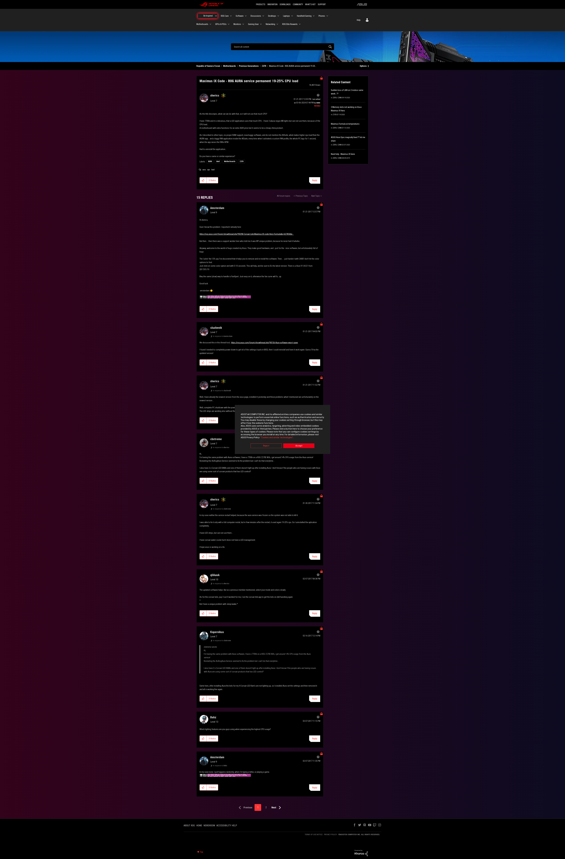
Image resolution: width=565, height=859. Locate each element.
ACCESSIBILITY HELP (226, 825)
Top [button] (201, 852)
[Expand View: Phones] (327, 16)
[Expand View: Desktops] (278, 16)
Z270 (264, 66)
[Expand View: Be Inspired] (216, 16)
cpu (208, 170)
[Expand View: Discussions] (263, 16)
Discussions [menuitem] (256, 16)
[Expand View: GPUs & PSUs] (228, 24)
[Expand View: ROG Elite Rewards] (299, 24)
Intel (218, 161)
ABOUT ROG (189, 825)
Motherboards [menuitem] (202, 24)
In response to (222, 336)
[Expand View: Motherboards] (210, 24)
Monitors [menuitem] (237, 24)
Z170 (334, 115)
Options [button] (363, 66)
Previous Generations (249, 66)
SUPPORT (322, 4)
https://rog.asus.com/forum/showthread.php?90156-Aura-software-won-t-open (264, 342)
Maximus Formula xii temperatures (345, 124)
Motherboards (229, 66)
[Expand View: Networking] (277, 24)
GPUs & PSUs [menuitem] (220, 24)
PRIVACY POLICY (330, 834)
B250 (210, 161)
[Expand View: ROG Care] (230, 16)
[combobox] (282, 46)
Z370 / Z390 (337, 98)
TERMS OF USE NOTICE (314, 834)
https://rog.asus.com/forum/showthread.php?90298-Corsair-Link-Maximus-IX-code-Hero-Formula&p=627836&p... (247, 234)
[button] (203, 180)
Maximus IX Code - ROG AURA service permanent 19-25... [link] (292, 66)
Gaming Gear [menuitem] (253, 24)
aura (204, 170)
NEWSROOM (209, 825)
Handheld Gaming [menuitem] (304, 16)
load (213, 170)
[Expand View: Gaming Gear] (260, 24)
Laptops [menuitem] (286, 16)
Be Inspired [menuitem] (208, 16)
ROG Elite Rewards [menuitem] (290, 24)
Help (358, 20)
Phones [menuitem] (322, 16)
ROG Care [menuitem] (225, 16)
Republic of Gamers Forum (208, 66)
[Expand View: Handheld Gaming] (313, 16)
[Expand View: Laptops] (292, 16)
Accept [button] (298, 446)
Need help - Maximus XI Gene (343, 154)
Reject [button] (266, 446)
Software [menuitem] (240, 16)
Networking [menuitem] (270, 24)
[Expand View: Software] (245, 16)
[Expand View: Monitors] (243, 24)
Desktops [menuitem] (272, 16)
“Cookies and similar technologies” (277, 437)
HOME (199, 825)
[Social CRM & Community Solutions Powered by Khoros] (361, 853)
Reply (314, 180)
